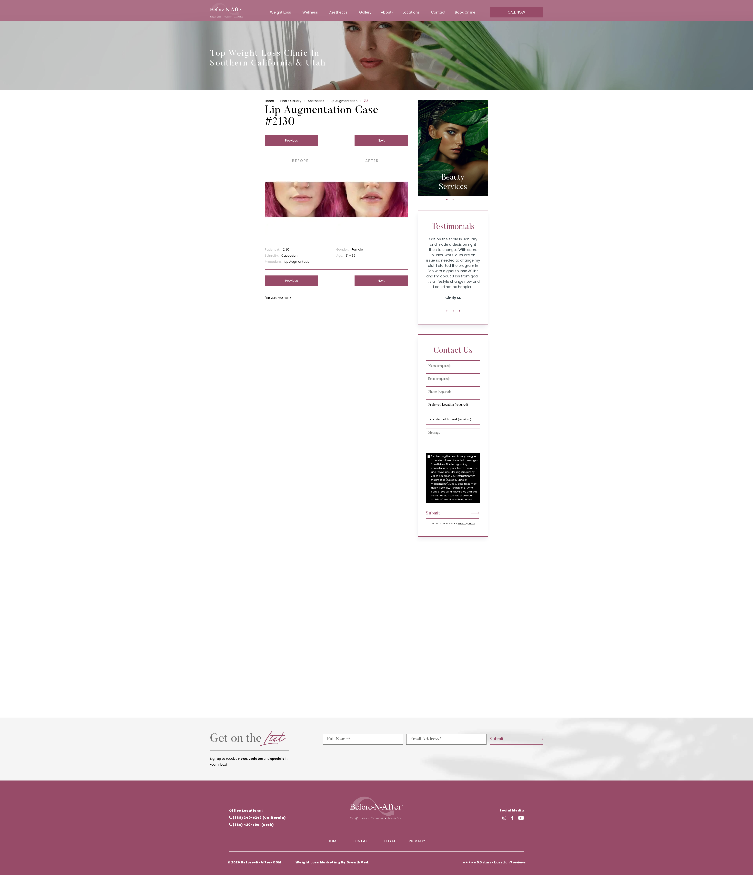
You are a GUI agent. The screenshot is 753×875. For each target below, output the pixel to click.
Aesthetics (338, 12)
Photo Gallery (290, 101)
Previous (291, 140)
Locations (411, 12)
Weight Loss (280, 12)
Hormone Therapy (453, 182)
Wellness (310, 12)
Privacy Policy (458, 491)
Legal (390, 841)
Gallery (365, 12)
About (386, 12)
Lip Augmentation (343, 101)
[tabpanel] (453, 148)
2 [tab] (453, 199)
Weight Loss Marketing (318, 862)
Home (269, 101)
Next (381, 140)
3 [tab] (459, 199)
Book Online (465, 12)
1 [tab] (446, 199)
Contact (438, 12)
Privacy (462, 523)
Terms (471, 523)
